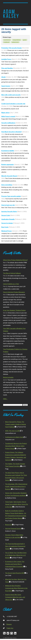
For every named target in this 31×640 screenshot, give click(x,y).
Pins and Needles (7, 68)
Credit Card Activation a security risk (13, 103)
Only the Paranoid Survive (13, 528)
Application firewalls (8, 219)
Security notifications (8, 123)
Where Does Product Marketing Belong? (15, 260)
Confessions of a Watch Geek (14, 437)
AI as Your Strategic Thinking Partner (14, 310)
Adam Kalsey (11, 14)
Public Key (10, 628)
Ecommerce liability (7, 150)
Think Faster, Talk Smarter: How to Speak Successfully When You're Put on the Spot (16, 504)
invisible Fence (6, 59)
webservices (15, 42)
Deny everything (6, 185)
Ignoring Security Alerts (9, 211)
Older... (5, 399)
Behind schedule (8, 377)
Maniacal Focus (6, 231)
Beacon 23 (8, 524)
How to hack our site (8, 205)
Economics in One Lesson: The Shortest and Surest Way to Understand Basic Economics (14, 564)
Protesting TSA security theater (11, 48)
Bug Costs (4, 227)
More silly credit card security (10, 95)
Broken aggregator (7, 164)
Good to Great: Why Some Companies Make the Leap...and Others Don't (15, 597)
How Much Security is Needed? (11, 132)
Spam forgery (5, 86)
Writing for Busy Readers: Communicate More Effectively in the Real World (16, 588)
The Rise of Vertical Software (12, 273)
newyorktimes (16, 40)
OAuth (3, 77)
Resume (9, 624)
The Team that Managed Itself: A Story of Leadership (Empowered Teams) (15, 546)
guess (24, 40)
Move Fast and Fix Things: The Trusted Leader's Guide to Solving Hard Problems (15, 424)
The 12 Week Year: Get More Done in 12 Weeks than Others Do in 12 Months (16, 555)
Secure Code (5, 215)
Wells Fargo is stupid (8, 116)
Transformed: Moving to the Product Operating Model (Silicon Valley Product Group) (16, 446)
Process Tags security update (11, 196)
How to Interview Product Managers (14, 292)
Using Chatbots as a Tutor (11, 284)
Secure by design (7, 223)
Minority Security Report (9, 176)
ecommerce (7, 40)
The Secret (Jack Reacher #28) (14, 573)
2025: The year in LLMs (12, 431)
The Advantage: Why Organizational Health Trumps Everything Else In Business (16, 486)
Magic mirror (5, 112)
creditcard (6, 42)
